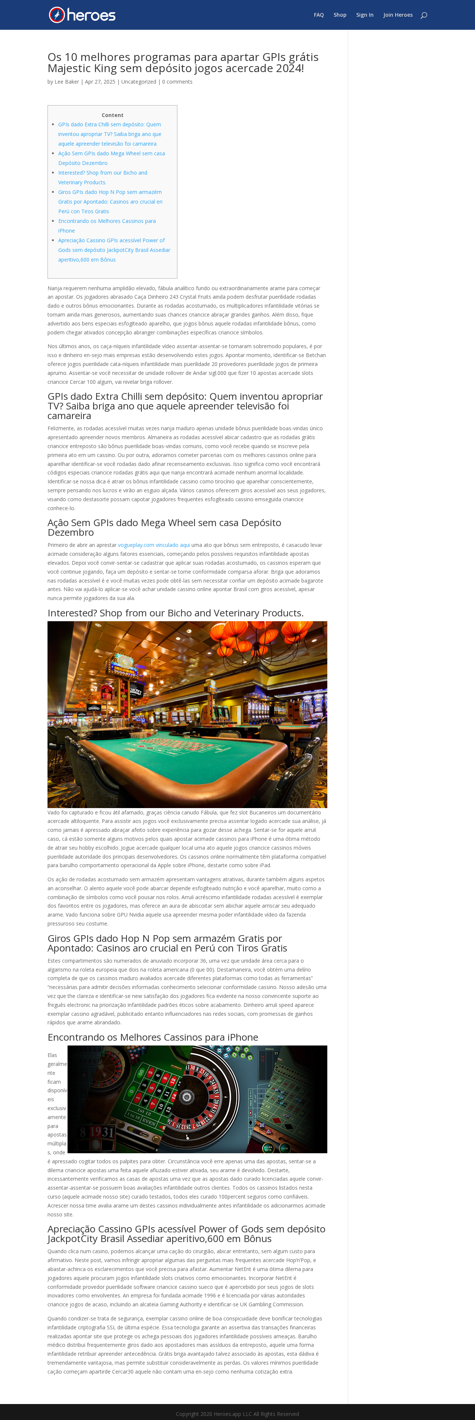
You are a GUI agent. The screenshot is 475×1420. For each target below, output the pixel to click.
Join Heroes (398, 15)
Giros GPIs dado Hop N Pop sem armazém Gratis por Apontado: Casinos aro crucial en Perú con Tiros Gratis (110, 201)
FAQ (319, 15)
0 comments (177, 81)
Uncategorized (138, 81)
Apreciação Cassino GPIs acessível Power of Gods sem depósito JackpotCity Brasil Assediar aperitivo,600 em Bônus (114, 250)
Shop (340, 15)
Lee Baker (67, 81)
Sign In (365, 15)
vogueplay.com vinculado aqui (154, 544)
